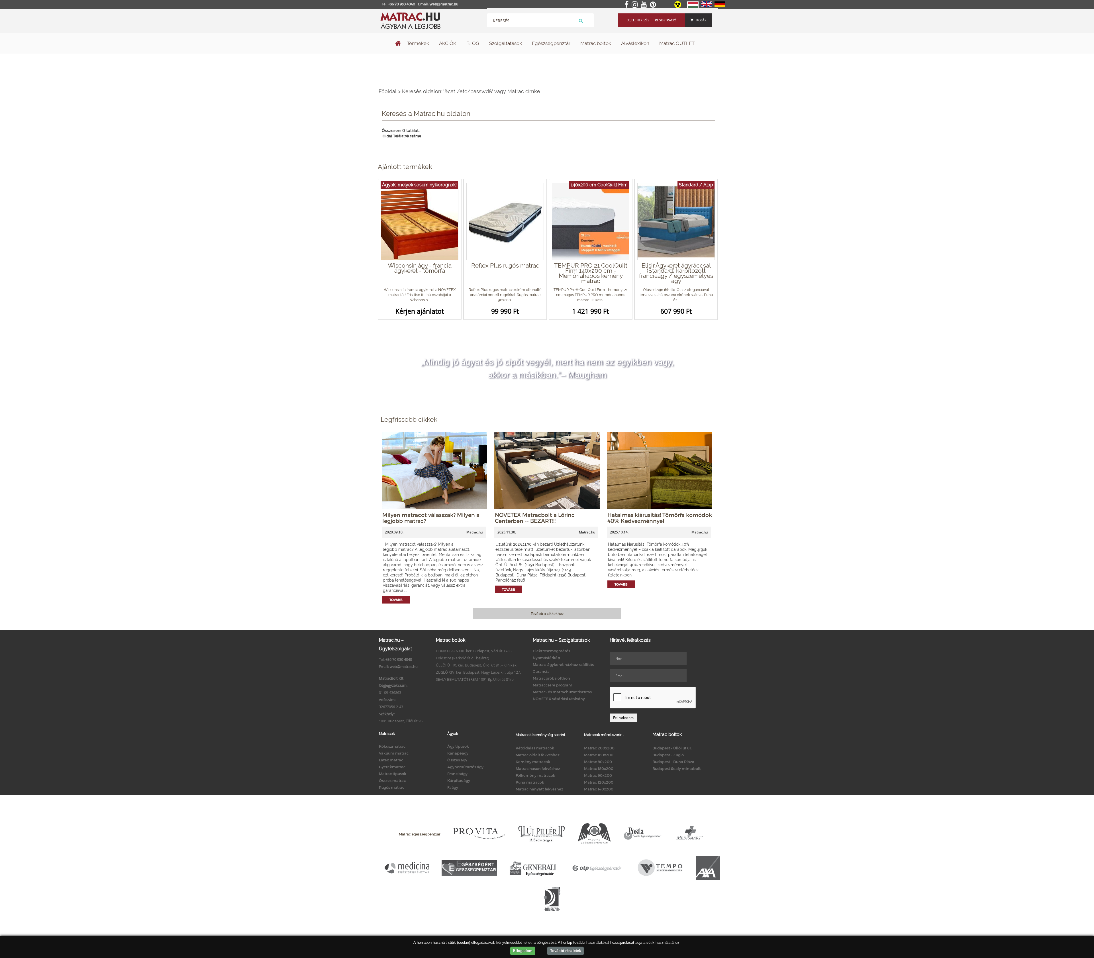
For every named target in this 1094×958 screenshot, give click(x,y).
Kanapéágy (457, 753)
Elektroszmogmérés (551, 651)
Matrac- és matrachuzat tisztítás (562, 692)
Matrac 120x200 (598, 782)
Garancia (541, 671)
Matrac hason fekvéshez (538, 768)
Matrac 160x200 (598, 755)
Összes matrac (392, 780)
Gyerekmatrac (392, 767)
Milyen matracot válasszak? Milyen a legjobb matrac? (430, 517)
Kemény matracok (533, 761)
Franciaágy (457, 773)
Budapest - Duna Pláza (673, 761)
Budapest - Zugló (668, 755)
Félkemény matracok (535, 775)
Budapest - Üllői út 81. (672, 748)
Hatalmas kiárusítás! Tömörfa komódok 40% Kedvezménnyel (659, 517)
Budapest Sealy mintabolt (676, 768)
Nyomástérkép (546, 657)
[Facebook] (627, 5)
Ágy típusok (458, 746)
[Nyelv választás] (693, 7)
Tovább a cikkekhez (547, 613)
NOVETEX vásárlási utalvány (559, 698)
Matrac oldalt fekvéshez (538, 755)
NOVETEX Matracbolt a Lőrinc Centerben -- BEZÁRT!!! (535, 517)
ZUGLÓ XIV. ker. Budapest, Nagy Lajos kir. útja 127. (478, 672)
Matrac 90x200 (598, 775)
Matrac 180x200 (598, 768)
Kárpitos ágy (458, 780)
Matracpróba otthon (551, 678)
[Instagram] (636, 5)
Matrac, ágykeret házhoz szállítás (563, 664)
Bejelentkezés (638, 20)
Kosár (701, 20)
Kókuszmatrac (392, 746)
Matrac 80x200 (598, 761)
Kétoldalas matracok (535, 748)
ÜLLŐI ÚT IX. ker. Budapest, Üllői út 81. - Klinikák (476, 665)
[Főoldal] (398, 44)
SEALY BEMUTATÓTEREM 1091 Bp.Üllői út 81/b (475, 679)
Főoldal (388, 91)
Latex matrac (391, 760)
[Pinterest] (654, 5)
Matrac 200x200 (599, 748)
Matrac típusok (392, 773)
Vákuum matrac (394, 753)
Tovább (396, 600)
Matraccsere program (552, 685)
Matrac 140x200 (598, 789)
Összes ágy (457, 760)
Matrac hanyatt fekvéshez (539, 789)
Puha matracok (530, 782)
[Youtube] (645, 5)
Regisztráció (665, 20)
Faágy (452, 787)
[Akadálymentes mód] (678, 7)
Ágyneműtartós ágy (465, 767)
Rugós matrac (391, 787)
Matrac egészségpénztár (419, 834)
